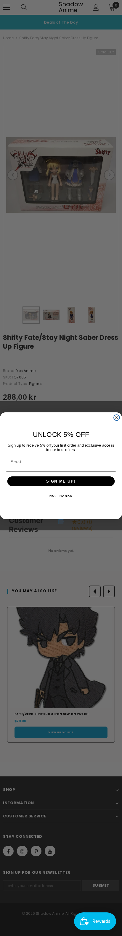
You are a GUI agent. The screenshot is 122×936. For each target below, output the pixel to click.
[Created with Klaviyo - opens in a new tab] (61, 521)
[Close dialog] (117, 417)
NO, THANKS (61, 496)
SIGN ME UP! (61, 481)
